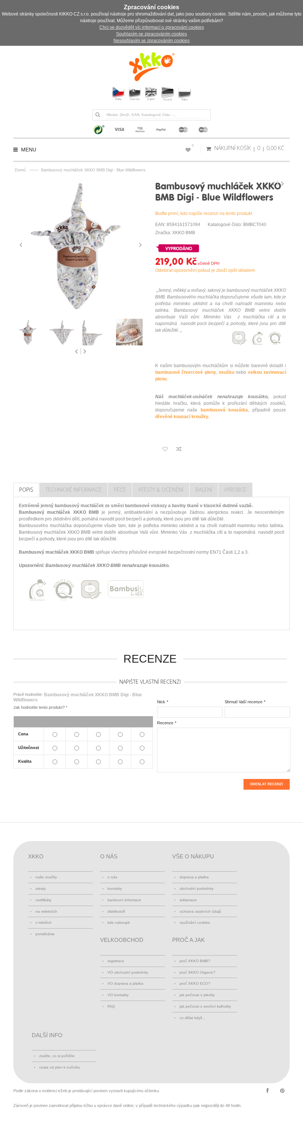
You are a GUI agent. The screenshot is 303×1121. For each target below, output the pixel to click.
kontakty (115, 888)
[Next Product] (282, 183)
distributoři (116, 911)
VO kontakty (118, 995)
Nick (161, 702)
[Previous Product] (274, 183)
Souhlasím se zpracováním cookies (151, 34)
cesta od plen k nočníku (59, 1067)
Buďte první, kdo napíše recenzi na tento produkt (203, 213)
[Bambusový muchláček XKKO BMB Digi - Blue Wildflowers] (80, 245)
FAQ (111, 1006)
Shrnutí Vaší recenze (243, 702)
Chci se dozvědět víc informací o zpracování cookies (151, 27)
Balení (203, 489)
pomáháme (45, 934)
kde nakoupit (119, 922)
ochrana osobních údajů (200, 911)
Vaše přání (193, 145)
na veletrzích (46, 911)
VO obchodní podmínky (128, 972)
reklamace (188, 900)
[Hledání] (97, 114)
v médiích (43, 922)
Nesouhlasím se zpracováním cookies (151, 40)
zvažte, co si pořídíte (57, 1056)
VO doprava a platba (125, 983)
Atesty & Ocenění (160, 489)
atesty (40, 888)
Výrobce (235, 489)
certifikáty (43, 900)
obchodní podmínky (197, 888)
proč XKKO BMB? (195, 961)
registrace (116, 961)
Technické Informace (73, 489)
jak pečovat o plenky (197, 995)
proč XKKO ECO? (195, 983)
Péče (120, 489)
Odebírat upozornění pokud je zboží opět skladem (205, 270)
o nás (112, 877)
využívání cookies (195, 922)
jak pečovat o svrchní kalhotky (205, 1006)
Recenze (165, 723)
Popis (26, 489)
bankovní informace (124, 900)
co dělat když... (192, 1018)
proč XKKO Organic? (197, 972)
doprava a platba (194, 877)
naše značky (46, 877)
